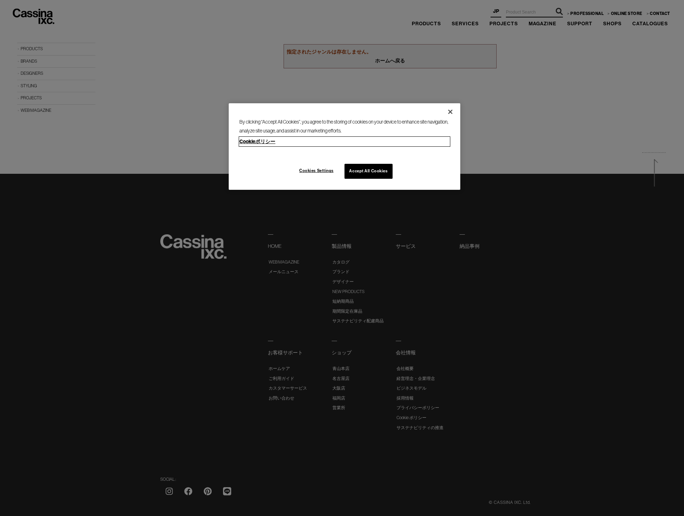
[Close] (450, 112)
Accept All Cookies (368, 170)
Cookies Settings (316, 170)
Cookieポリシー (257, 142)
